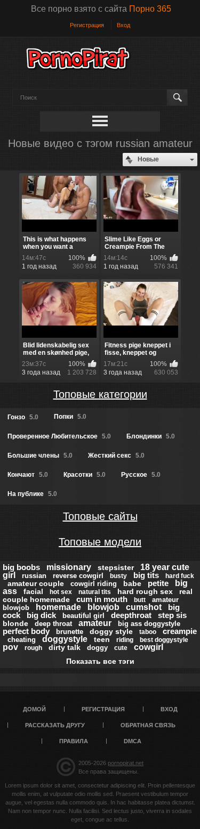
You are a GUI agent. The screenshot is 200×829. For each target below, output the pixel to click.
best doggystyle (164, 640)
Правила (73, 741)
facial (33, 591)
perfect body (26, 631)
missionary (68, 567)
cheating (21, 640)
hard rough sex (145, 591)
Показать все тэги (100, 661)
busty (118, 576)
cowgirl (148, 647)
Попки (70, 416)
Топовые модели (100, 542)
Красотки (84, 474)
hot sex (61, 592)
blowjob (103, 607)
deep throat (53, 624)
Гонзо (22, 417)
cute (120, 648)
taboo (147, 632)
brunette (69, 632)
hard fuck (179, 576)
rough (33, 648)
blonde (15, 623)
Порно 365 (150, 8)
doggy (97, 648)
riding (124, 640)
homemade (58, 607)
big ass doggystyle (149, 624)
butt (140, 600)
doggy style (111, 631)
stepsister (116, 567)
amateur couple (35, 583)
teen (102, 639)
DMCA (132, 741)
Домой (34, 709)
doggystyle (64, 639)
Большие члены (40, 455)
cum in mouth (101, 599)
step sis (172, 615)
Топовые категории (100, 394)
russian (34, 576)
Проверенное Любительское (59, 436)
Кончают (27, 474)
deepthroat (131, 615)
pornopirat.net (125, 763)
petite (158, 583)
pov (10, 647)
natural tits (94, 592)
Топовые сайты (100, 516)
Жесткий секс (116, 455)
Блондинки (150, 436)
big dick (41, 615)
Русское (141, 474)
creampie (180, 631)
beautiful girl (83, 616)
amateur (94, 623)
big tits (146, 575)
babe (132, 583)
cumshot (144, 607)
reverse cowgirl (78, 576)
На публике (32, 494)
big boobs (21, 567)
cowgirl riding (93, 584)
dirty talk (65, 647)
